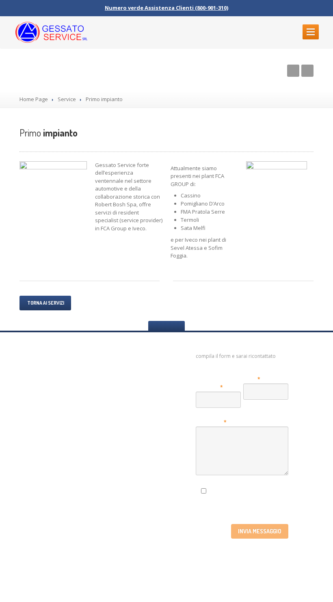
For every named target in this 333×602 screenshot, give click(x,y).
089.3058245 (119, 375)
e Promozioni (47, 469)
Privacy (268, 489)
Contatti (31, 548)
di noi (38, 516)
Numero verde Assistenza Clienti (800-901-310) (166, 7)
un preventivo (51, 501)
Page (36, 375)
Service (67, 99)
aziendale (47, 406)
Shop (26, 453)
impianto (48, 132)
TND (213, 580)
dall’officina (48, 485)
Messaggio (211, 422)
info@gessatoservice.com (127, 383)
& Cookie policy (53, 532)
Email (251, 379)
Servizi (29, 437)
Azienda (31, 390)
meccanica (47, 421)
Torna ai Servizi (45, 303)
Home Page (33, 99)
